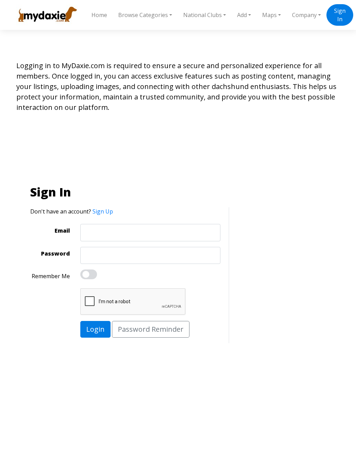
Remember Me (51, 276)
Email (62, 230)
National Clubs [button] (202, 15)
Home (99, 15)
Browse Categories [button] (143, 15)
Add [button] (242, 15)
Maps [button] (269, 15)
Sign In (340, 15)
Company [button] (304, 15)
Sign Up (102, 211)
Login (95, 329)
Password (55, 253)
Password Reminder (151, 329)
